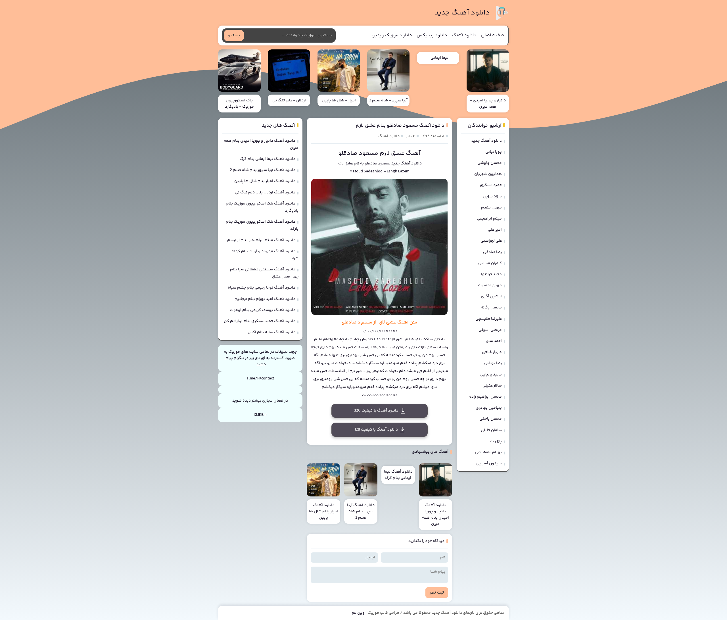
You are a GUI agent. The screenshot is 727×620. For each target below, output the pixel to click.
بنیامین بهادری (489, 408)
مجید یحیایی (491, 374)
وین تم (358, 613)
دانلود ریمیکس (432, 35)
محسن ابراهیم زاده (485, 397)
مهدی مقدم (491, 207)
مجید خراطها (491, 274)
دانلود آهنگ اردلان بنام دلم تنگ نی (265, 192)
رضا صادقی (492, 252)
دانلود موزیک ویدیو (392, 35)
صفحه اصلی (492, 35)
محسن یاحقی (490, 419)
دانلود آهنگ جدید (462, 12)
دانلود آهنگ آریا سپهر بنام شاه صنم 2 (262, 170)
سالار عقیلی (492, 386)
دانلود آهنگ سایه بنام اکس (271, 332)
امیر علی (495, 230)
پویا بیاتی (493, 152)
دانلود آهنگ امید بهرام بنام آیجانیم (265, 299)
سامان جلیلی (491, 430)
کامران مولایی (490, 263)
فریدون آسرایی (489, 463)
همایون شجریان (488, 174)
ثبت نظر (437, 592)
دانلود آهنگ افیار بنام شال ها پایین (264, 181)
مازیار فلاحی (492, 352)
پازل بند (495, 441)
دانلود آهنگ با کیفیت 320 (376, 411)
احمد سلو (494, 341)
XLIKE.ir (260, 415)
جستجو (234, 35)
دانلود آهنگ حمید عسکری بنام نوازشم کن (259, 321)
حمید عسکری (491, 185)
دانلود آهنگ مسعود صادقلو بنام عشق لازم (400, 125)
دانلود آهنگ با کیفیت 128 (376, 430)
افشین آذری (491, 296)
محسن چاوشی (489, 163)
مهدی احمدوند (489, 285)
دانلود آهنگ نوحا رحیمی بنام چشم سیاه (261, 288)
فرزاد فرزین (492, 196)
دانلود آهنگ (464, 35)
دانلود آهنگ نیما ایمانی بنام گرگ (267, 159)
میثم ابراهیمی (489, 219)
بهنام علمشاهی (488, 452)
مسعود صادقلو (377, 163)
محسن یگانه (491, 307)
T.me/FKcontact (260, 378)
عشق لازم (345, 163)
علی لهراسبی (491, 241)
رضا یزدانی (493, 363)
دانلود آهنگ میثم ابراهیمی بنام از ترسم (261, 240)
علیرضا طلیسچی (488, 319)
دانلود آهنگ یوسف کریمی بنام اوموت (262, 310)
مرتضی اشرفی (490, 330)
